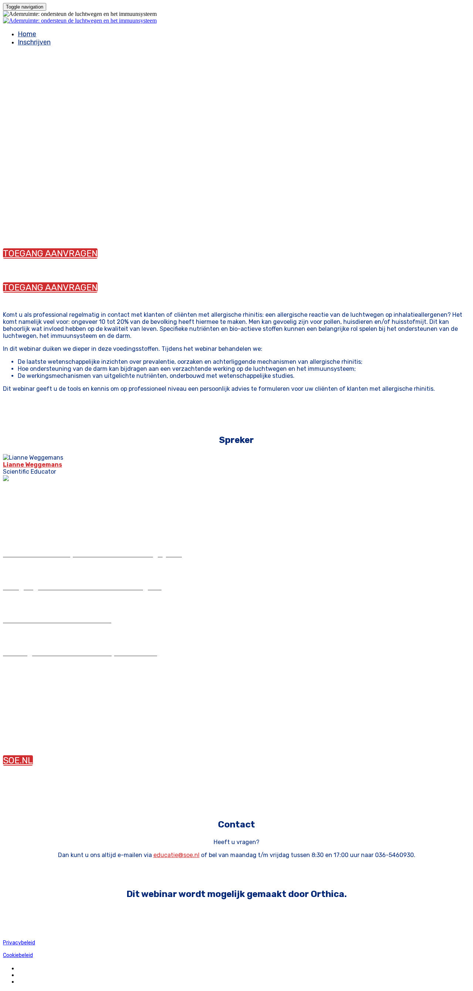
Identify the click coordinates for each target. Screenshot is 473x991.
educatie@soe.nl (176, 855)
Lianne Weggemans (32, 464)
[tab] (236, 554)
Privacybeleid (19, 943)
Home (27, 34)
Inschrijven (34, 42)
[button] (50, 253)
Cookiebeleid (18, 955)
